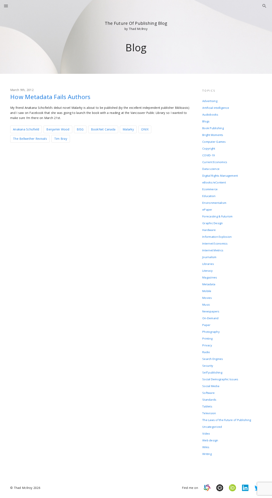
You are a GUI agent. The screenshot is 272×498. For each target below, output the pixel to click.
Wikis (205, 447)
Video (206, 433)
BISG (80, 129)
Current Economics (214, 162)
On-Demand (210, 318)
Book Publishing (213, 128)
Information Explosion (217, 237)
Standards (209, 399)
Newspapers (211, 311)
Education (208, 196)
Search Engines (212, 359)
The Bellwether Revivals (30, 139)
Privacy (207, 345)
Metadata (208, 284)
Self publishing (212, 372)
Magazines (209, 277)
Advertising (209, 101)
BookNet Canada (103, 129)
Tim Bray (60, 139)
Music (206, 304)
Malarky (128, 129)
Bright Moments (212, 135)
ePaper (207, 209)
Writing (207, 454)
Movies (207, 298)
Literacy (207, 271)
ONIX (145, 129)
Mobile (206, 291)
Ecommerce (210, 189)
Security (207, 366)
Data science (211, 169)
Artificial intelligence (215, 108)
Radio (206, 352)
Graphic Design (212, 223)
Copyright (208, 148)
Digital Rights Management (220, 176)
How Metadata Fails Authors (50, 97)
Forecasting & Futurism (217, 216)
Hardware (209, 230)
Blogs (206, 121)
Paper (206, 325)
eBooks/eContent (214, 182)
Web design (210, 440)
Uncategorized (212, 427)
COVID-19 (208, 155)
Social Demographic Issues (220, 379)
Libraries (208, 264)
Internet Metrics (212, 250)
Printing (207, 338)
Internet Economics (215, 243)
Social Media (210, 386)
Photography (211, 332)
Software (208, 393)
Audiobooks (210, 114)
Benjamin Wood (57, 129)
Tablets (207, 406)
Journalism (209, 257)
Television (209, 413)
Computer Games (214, 142)
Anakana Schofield (26, 129)
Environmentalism (214, 203)
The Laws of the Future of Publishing (226, 420)
